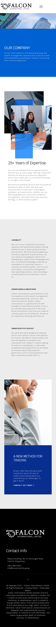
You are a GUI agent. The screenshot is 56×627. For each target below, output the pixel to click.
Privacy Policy (32, 588)
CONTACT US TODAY (23, 485)
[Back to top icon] (28, 579)
